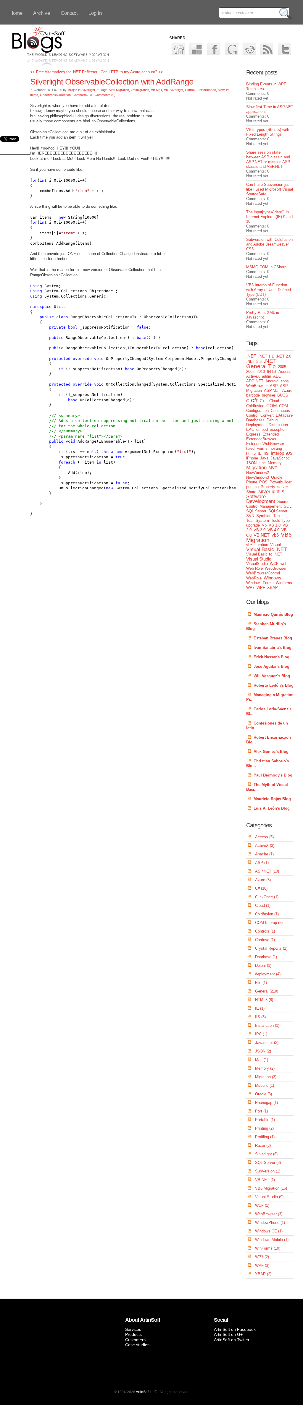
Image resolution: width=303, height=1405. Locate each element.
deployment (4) (268, 974)
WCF (274, 563)
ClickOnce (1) (266, 897)
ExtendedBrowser (261, 439)
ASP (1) (262, 862)
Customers (135, 1339)
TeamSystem (257, 520)
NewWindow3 (257, 477)
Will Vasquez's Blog (272, 676)
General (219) (266, 991)
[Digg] (178, 48)
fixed (250, 448)
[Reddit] (249, 48)
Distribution (278, 425)
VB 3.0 (259, 530)
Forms (262, 448)
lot (227, 90)
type (286, 520)
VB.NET (156, 90)
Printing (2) (264, 1128)
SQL (287, 506)
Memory (275, 463)
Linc (262, 463)
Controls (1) (265, 931)
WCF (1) (262, 1205)
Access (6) (264, 837)
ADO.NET (254, 381)
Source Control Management (267, 504)
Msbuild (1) (264, 1085)
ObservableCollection (55, 95)
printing (252, 487)
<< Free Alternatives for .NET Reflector (63, 72)
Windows (272, 577)
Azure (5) (263, 880)
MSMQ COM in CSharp (266, 267)
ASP (274, 386)
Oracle (276, 477)
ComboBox (80, 95)
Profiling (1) (265, 1137)
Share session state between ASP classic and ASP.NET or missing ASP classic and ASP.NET (268, 159)
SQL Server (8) (268, 1162)
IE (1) (260, 1008)
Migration (256, 467)
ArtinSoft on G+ (228, 1334)
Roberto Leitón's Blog (274, 685)
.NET (251, 355)
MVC (273, 468)
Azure (287, 390)
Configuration (257, 410)
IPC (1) (261, 1034)
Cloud (274, 401)
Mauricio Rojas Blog (272, 799)
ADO (277, 376)
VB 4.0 (273, 530)
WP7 (250, 587)
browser (268, 395)
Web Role (254, 568)
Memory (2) (265, 1068)
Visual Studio (258, 558)
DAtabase (284, 415)
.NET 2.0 (283, 356)
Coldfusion (255, 406)
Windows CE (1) (269, 1231)
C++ (263, 401)
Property (268, 487)
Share (251, 492)
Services (133, 1329)
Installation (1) (267, 1025)
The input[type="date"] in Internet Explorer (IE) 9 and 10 (269, 217)
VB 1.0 (275, 525)
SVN (250, 516)
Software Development (260, 499)
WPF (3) (262, 1265)
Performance (206, 90)
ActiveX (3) (264, 845)
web (284, 563)
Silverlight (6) (266, 1154)
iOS (289, 453)
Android (271, 381)
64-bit (271, 371)
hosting (276, 448)
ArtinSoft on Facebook (235, 1329)
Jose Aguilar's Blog (271, 666)
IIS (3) (260, 1017)
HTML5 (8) (264, 1000)
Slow (221, 90)
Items (34, 95)
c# (254, 400)
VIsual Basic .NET (266, 549)
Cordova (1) (265, 940)
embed (262, 429)
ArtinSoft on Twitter (231, 1339)
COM (271, 405)
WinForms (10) (267, 1248)
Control (252, 415)
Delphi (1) (263, 965)
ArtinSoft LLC (146, 1392)
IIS (266, 453)
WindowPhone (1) (270, 1222)
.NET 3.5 (254, 361)
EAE (250, 429)
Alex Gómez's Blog (271, 751)
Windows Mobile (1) (272, 1239)
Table (278, 516)
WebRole (254, 578)
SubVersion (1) (267, 1171)
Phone (251, 482)
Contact (69, 13)
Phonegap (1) (266, 1102)
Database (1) (266, 957)
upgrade (253, 525)
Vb (166, 90)
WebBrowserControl (263, 573)
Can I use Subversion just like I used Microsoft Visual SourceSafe (269, 189)
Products (133, 1334)
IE (260, 453)
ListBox (190, 90)
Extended (270, 434)
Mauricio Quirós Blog (273, 614)
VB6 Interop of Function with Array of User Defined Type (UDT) (268, 290)
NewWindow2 (257, 472)
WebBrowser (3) (268, 1214)
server (282, 487)
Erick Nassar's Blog (271, 657)
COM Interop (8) (269, 922)
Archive (41, 13)
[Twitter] (284, 48)
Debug (272, 420)
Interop (277, 453)
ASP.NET (272, 390)
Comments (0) (105, 95)
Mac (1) (261, 1060)
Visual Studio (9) (269, 1197)
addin (266, 376)
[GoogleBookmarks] (231, 48)
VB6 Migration (119, 90)
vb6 (275, 534)
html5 (251, 453)
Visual (275, 544)
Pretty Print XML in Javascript (262, 314)
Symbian (263, 516)
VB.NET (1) (265, 1179)
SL (284, 492)
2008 (250, 371)
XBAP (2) (263, 1274)
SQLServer (277, 511)
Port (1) (261, 1111)
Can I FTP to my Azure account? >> (132, 72)
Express (253, 434)
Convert (267, 415)
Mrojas (72, 90)
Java (264, 458)
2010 (261, 371)
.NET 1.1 (266, 356)
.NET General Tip (261, 363)
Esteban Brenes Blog (273, 638)
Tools (275, 520)
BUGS (282, 395)
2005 (282, 367)
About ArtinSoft (142, 1320)
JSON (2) (263, 1051)
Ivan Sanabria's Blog (272, 647)
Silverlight (88, 90)
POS (263, 482)
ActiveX (253, 376)
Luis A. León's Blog (272, 808)
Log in (95, 13)
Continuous (280, 410)
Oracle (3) (263, 1094)
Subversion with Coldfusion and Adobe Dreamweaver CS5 (269, 244)
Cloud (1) (262, 905)
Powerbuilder (280, 482)
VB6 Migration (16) (271, 1188)
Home (15, 13)
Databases (255, 420)
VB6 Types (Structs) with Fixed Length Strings (267, 132)
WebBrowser (275, 568)
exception (278, 429)
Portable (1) (265, 1119)
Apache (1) (264, 854)
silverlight (269, 491)
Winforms (284, 583)
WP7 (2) (262, 1257)
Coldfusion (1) (267, 914)
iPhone (252, 458)
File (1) (261, 982)
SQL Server (256, 511)
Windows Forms (260, 583)
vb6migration (140, 90)
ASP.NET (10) (267, 871)
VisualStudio (257, 563)
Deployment (256, 425)
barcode (253, 395)
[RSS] (266, 48)
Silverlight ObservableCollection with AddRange (112, 81)
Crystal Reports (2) (271, 948)
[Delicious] (195, 48)
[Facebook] (213, 48)
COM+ (284, 406)
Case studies (137, 1344)
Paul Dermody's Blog (273, 775)
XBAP (272, 587)
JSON (251, 463)
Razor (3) (263, 1145)
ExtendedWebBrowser (265, 443)
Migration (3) (265, 1077)
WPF (261, 587)
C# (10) (261, 888)
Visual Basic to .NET (264, 554)
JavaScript (279, 458)
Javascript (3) (266, 1042)
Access (284, 371)
